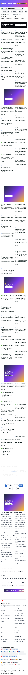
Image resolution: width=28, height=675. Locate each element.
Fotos (2, 632)
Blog (15, 638)
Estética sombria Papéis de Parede (6, 557)
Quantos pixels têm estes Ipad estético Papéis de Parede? (14, 582)
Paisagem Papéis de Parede (7, 559)
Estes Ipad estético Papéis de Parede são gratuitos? (13, 571)
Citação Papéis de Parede (19, 621)
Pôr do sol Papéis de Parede (7, 522)
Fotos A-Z (16, 632)
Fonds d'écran (5, 664)
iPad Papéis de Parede (5, 545)
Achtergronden (15, 662)
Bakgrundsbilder (5, 660)
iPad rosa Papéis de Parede (20, 544)
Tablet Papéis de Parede (20, 520)
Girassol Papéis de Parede (20, 522)
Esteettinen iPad (13, 656)
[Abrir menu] (26, 8)
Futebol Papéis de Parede (19, 625)
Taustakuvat (4, 665)
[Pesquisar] (22, 8)
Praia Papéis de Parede (6, 516)
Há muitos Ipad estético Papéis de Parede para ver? (13, 585)
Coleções (3, 612)
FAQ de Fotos (3, 641)
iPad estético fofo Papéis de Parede (20, 547)
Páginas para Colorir (5, 633)
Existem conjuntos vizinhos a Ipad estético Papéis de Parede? (13, 575)
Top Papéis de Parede (5, 618)
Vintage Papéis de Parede (6, 554)
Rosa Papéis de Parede (6, 532)
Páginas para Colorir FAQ (5, 642)
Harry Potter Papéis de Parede (19, 531)
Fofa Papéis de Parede (5, 547)
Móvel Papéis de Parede (20, 563)
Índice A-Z (3, 610)
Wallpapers (13, 659)
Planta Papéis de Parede (19, 610)
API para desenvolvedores (19, 641)
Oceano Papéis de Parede (6, 520)
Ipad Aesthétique (14, 653)
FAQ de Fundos (4, 639)
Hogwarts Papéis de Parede (20, 533)
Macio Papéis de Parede (20, 514)
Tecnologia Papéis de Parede (7, 528)
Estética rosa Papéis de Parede (19, 554)
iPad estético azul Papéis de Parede (20, 551)
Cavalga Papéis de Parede (20, 526)
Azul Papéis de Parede (19, 618)
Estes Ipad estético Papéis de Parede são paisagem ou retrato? (13, 579)
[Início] (1, 14)
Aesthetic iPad (5, 653)
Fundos (2, 630)
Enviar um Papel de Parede (20, 639)
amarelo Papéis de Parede (6, 524)
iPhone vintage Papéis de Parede (20, 542)
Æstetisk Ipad (5, 649)
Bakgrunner (18, 664)
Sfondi (21, 660)
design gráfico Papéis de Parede (6, 540)
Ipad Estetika (23, 653)
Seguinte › (21, 485)
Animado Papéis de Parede (20, 613)
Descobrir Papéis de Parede (6, 613)
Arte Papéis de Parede (5, 514)
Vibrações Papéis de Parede (20, 516)
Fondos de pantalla (6, 662)
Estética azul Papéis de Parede (19, 557)
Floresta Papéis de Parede (20, 612)
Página (10, 488)
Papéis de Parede (6, 14)
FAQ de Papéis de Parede (6, 638)
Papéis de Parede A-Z (19, 629)
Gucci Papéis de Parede (19, 528)
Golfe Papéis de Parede (19, 615)
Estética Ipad (20, 651)
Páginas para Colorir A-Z (19, 633)
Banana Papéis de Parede (6, 526)
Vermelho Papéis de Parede (20, 518)
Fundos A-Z (17, 630)
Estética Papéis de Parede (6, 543)
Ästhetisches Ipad (14, 649)
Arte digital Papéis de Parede (7, 537)
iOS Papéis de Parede (5, 561)
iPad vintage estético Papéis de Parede (20, 538)
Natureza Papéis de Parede (6, 552)
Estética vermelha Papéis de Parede (20, 561)
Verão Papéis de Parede (6, 518)
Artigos (2, 621)
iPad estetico (13, 651)
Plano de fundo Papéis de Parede (6, 550)
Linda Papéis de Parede (19, 524)
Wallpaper (20, 659)
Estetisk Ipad (5, 651)
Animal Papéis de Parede (19, 620)
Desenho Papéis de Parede (6, 530)
